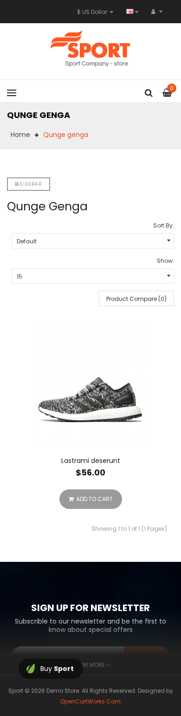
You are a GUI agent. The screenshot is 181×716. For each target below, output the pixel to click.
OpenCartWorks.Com (90, 701)
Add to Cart (94, 499)
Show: (165, 261)
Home (20, 134)
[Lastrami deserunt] (90, 382)
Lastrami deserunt (90, 460)
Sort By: (163, 225)
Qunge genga (65, 134)
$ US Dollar (93, 12)
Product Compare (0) (136, 299)
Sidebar (30, 184)
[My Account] (156, 11)
